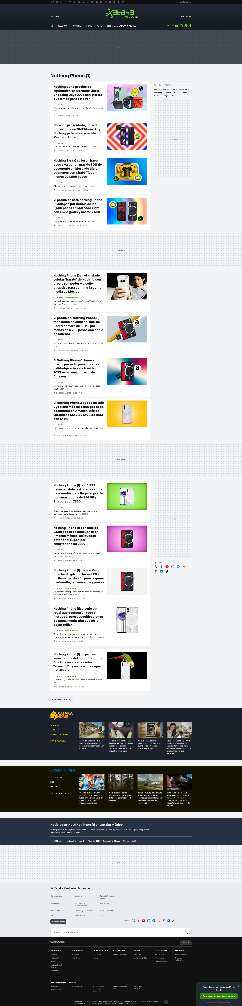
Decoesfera (159, 958)
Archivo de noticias (63, 699)
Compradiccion (161, 961)
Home (89, 25)
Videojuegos (62, 770)
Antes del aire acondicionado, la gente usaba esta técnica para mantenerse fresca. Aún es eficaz (91, 744)
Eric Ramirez (65, 150)
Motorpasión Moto (141, 958)
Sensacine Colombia (97, 990)
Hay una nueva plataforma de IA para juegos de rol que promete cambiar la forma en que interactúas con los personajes (150, 797)
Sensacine (97, 954)
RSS (184, 566)
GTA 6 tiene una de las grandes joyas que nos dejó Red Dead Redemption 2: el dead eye (120, 796)
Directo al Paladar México (120, 987)
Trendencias (159, 954)
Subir (184, 942)
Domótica (54, 725)
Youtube (176, 25)
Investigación (70, 841)
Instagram (181, 25)
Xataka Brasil (56, 989)
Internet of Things (59, 734)
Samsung (158, 92)
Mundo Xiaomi (56, 970)
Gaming (77, 25)
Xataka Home (62, 715)
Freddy (62, 115)
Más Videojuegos (58, 793)
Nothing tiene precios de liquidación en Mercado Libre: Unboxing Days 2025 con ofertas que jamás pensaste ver (77, 92)
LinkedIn (161, 571)
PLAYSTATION (56, 777)
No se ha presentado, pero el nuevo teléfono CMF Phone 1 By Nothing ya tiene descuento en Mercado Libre (76, 131)
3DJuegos (76, 954)
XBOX (52, 782)
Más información (139, 1003)
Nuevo (184, 16)
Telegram (178, 566)
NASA (176, 92)
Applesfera (55, 961)
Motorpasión (139, 954)
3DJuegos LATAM (78, 986)
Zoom (184, 92)
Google (166, 95)
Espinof (95, 958)
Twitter (172, 25)
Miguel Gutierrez (67, 225)
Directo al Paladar (120, 954)
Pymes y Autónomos (179, 959)
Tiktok (190, 25)
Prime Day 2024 (94, 841)
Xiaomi (168, 92)
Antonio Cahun (66, 599)
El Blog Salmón (181, 954)
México (54, 915)
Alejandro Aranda (67, 190)
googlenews (185, 25)
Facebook (168, 25)
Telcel (102, 915)
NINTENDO (54, 786)
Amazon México (160, 89)
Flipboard (156, 571)
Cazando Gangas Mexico (107, 897)
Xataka (54, 954)
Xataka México (121, 13)
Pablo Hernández (66, 308)
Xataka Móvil (56, 958)
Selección (62, 25)
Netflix (156, 95)
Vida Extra (76, 958)
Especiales (55, 903)
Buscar (186, 932)
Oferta (172, 89)
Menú (57, 16)
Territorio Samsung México (121, 25)
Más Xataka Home (58, 741)
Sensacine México (100, 986)
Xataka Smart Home (56, 966)
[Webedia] (58, 941)
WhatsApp (182, 89)
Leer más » (93, 146)
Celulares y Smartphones (65, 297)
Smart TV (54, 730)
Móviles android (129, 841)
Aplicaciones (105, 903)
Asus (174, 95)
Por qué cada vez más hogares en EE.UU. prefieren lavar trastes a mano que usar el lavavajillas (149, 744)
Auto (99, 25)
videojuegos (80, 915)
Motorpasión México (139, 987)
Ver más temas (58, 921)
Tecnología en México (111, 841)
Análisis (82, 841)
